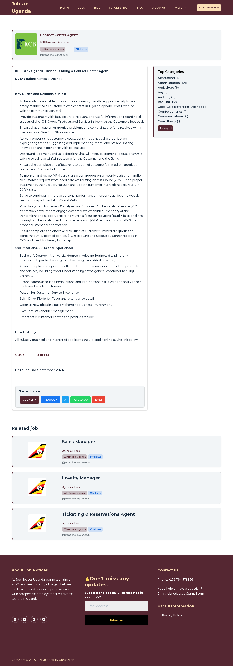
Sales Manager (78, 441)
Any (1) (162, 92)
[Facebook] (15, 619)
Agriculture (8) (168, 87)
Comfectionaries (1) (172, 111)
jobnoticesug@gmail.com (185, 593)
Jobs (81, 7)
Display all (165, 128)
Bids (97, 7)
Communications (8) (173, 116)
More (178, 7)
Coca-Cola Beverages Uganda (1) (182, 107)
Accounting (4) (168, 78)
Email (98, 399)
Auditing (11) (166, 97)
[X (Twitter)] (24, 619)
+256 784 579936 (209, 7)
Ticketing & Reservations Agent (98, 514)
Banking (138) (168, 102)
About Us (159, 7)
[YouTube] (43, 619)
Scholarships (118, 7)
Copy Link (29, 399)
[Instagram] (34, 619)
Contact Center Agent (59, 35)
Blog (139, 7)
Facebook (50, 399)
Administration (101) (172, 83)
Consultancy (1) (169, 121)
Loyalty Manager (81, 478)
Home (64, 7)
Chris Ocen (66, 659)
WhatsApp (80, 399)
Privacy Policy (172, 615)
